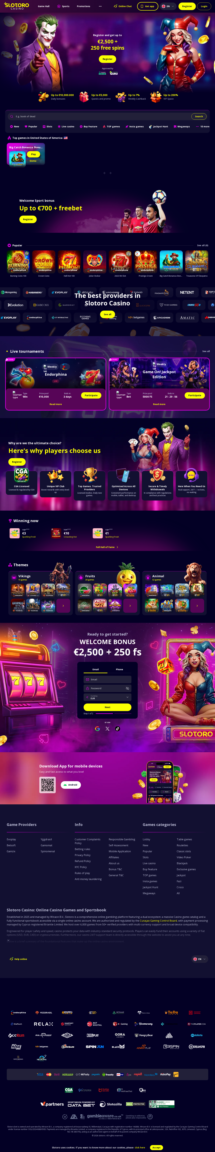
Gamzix (11, 851)
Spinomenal (48, 851)
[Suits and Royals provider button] (18, 1058)
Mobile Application (120, 851)
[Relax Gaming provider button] (43, 1024)
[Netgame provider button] (120, 1013)
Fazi (179, 881)
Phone (119, 669)
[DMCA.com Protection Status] (135, 1104)
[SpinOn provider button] (94, 1047)
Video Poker (184, 857)
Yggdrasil (46, 839)
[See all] (63, 606)
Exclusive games (186, 869)
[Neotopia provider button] (43, 1058)
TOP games (149, 875)
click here (140, 1147)
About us (114, 863)
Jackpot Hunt (150, 887)
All (178, 893)
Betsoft (11, 845)
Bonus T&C (115, 869)
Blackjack (182, 863)
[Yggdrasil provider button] (43, 1013)
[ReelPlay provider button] (94, 1035)
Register (187, 6)
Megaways (149, 893)
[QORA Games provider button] (120, 1035)
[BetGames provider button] (43, 1047)
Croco (180, 887)
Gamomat (46, 845)
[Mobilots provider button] (196, 1035)
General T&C (116, 875)
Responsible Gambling (122, 839)
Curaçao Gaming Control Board (158, 920)
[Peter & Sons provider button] (145, 1013)
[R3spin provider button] (171, 1047)
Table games (184, 839)
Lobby (146, 839)
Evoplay (11, 839)
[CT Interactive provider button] (171, 1024)
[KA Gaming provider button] (120, 1024)
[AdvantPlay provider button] (145, 1047)
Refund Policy (83, 861)
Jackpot (181, 875)
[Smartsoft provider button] (69, 1024)
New (145, 845)
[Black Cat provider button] (120, 1047)
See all (206, 351)
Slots (146, 857)
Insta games (150, 881)
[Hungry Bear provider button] (145, 1035)
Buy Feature (150, 869)
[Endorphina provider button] (18, 1013)
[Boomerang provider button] (145, 1024)
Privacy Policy (83, 855)
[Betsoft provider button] (94, 1013)
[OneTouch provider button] (18, 1024)
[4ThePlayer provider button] (196, 1024)
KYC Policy (81, 867)
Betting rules (82, 849)
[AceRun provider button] (18, 1035)
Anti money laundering (88, 879)
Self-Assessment (118, 845)
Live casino (149, 863)
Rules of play (82, 873)
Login (204, 6)
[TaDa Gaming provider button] (171, 1013)
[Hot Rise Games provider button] (18, 1047)
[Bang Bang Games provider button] (69, 1047)
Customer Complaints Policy (87, 841)
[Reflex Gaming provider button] (69, 1035)
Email (96, 669)
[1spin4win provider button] (69, 1013)
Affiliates (114, 857)
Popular (147, 851)
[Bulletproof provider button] (43, 1035)
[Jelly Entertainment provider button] (171, 1035)
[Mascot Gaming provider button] (196, 1013)
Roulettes (182, 845)
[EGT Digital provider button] (94, 1024)
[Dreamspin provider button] (196, 1047)
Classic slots (184, 851)
